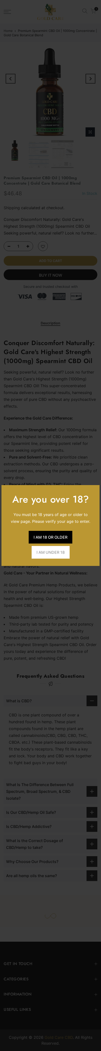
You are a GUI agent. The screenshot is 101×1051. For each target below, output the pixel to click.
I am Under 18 (51, 552)
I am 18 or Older (50, 537)
